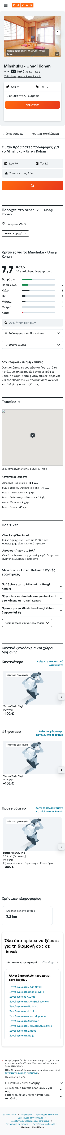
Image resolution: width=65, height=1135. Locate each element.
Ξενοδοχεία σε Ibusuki (44, 1124)
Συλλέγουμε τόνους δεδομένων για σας (28, 1089)
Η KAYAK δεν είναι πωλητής (22, 1083)
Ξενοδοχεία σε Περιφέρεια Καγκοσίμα (30, 1121)
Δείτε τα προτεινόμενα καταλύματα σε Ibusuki (49, 809)
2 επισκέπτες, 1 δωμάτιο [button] (23, 96)
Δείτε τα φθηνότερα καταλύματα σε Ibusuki (49, 733)
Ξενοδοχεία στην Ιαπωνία (30, 1117)
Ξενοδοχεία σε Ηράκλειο (24, 1011)
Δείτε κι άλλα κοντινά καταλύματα (50, 663)
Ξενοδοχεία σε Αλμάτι (22, 996)
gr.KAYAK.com (9, 1114)
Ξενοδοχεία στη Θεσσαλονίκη (27, 991)
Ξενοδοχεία (26, 1114)
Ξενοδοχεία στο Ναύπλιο (24, 1006)
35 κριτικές (32, 71)
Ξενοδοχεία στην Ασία (47, 1114)
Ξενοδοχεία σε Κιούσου (17, 1124)
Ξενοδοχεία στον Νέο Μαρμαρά (28, 1016)
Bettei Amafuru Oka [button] (14, 852)
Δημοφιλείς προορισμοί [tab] (22, 962)
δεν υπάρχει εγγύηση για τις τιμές (21, 1073)
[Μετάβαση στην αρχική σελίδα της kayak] (22, 5)
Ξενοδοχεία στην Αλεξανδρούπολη (29, 1001)
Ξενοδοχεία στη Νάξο (22, 1035)
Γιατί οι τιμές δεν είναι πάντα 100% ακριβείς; (27, 1096)
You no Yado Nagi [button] (13, 706)
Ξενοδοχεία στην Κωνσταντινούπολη (31, 1025)
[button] (6, 5)
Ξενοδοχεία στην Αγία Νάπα (26, 987)
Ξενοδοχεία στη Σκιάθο (23, 1030)
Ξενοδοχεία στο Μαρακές (24, 1021)
